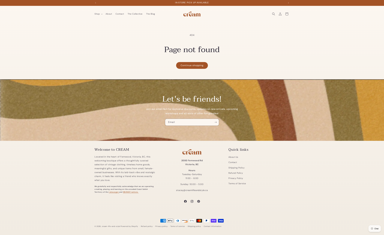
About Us (233, 157)
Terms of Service (237, 183)
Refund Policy (235, 172)
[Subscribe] (215, 122)
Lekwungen (114, 192)
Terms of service (177, 226)
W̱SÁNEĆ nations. (131, 192)
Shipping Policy (236, 167)
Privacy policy (161, 226)
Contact (232, 162)
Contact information (212, 226)
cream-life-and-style (111, 226)
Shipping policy (194, 226)
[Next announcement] (288, 3)
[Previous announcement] (95, 3)
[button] (98, 14)
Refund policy (147, 226)
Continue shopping (192, 65)
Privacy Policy (235, 178)
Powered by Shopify (129, 226)
